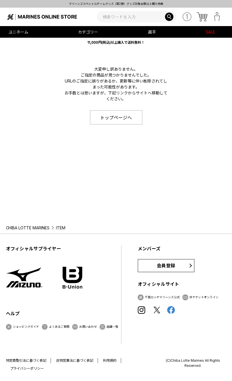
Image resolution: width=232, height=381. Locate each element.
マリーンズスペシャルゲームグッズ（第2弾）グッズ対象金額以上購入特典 (116, 3)
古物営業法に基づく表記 (74, 360)
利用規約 (110, 360)
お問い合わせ (88, 326)
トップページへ (116, 117)
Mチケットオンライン (204, 297)
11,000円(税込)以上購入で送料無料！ (116, 42)
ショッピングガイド (26, 326)
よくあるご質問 (59, 326)
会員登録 (166, 265)
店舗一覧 (112, 326)
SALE (210, 31)
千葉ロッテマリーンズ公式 (162, 297)
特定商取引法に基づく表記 (26, 360)
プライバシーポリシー (27, 368)
